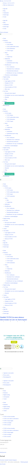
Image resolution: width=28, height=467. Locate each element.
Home (4, 38)
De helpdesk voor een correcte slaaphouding (14, 95)
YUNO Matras (10, 44)
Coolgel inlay (9, 56)
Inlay (8, 54)
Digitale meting (6, 77)
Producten (5, 40)
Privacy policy (6, 375)
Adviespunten (6, 396)
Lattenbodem (9, 60)
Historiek (7, 97)
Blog (4, 10)
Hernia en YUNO (9, 85)
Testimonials (6, 12)
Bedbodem (7, 204)
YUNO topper (10, 194)
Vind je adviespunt (10, 103)
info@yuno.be (3, 452)
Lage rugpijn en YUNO (10, 81)
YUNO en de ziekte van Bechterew (11, 418)
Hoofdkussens (8, 64)
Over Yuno (5, 91)
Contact (5, 101)
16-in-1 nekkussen (10, 66)
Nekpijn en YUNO (9, 83)
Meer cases (7, 89)
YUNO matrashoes (11, 196)
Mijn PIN (5, 8)
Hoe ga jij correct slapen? (10, 93)
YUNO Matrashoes (11, 48)
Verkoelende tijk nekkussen (12, 70)
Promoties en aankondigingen (11, 75)
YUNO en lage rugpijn (8, 420)
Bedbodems (7, 58)
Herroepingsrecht (7, 377)
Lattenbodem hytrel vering (12, 62)
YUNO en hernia (7, 424)
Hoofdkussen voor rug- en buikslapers (15, 72)
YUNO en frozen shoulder (9, 416)
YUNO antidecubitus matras (13, 46)
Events (4, 16)
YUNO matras (8, 42)
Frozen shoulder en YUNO (11, 87)
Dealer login (6, 14)
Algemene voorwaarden (8, 373)
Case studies (6, 79)
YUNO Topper (10, 50)
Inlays (6, 52)
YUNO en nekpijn (7, 422)
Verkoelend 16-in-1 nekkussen (13, 68)
